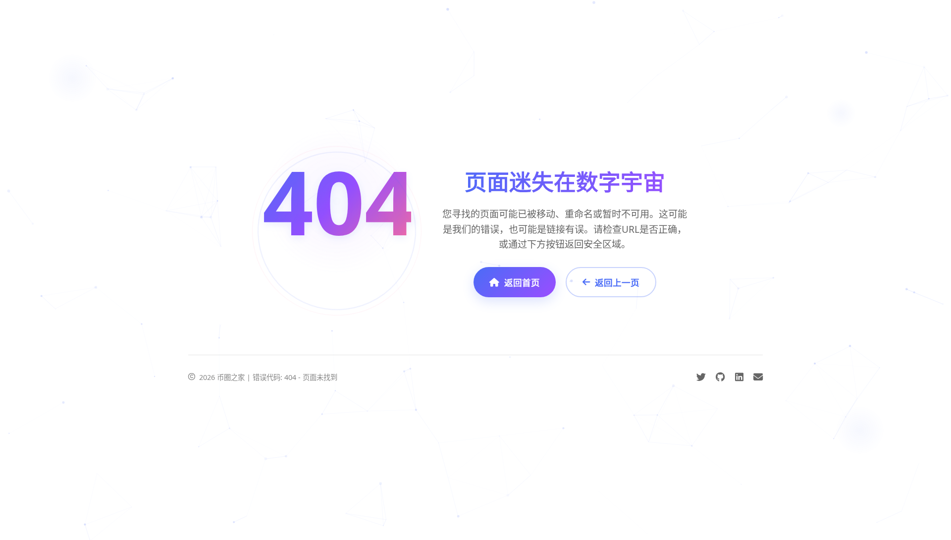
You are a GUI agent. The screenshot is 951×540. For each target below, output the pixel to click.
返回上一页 (617, 282)
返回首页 (522, 282)
